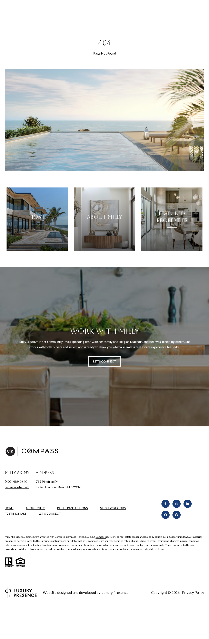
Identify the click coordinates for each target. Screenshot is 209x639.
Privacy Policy (193, 592)
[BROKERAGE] (176, 515)
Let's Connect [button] (104, 361)
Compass (101, 536)
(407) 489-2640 (16, 481)
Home (9, 508)
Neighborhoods (113, 508)
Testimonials (15, 513)
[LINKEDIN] (187, 504)
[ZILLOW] (165, 515)
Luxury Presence (115, 592)
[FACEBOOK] (165, 504)
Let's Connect (50, 513)
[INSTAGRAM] (176, 504)
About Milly (35, 508)
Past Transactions (72, 508)
